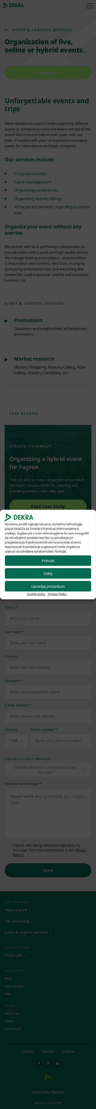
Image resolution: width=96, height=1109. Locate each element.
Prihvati (48, 560)
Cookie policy (36, 594)
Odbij (48, 573)
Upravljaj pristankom (48, 586)
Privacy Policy (57, 594)
